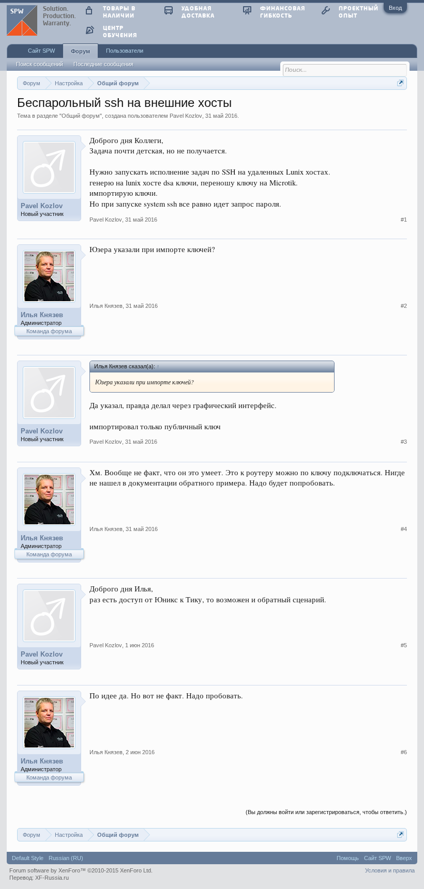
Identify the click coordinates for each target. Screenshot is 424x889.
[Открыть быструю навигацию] (400, 83)
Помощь (348, 858)
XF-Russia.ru (52, 878)
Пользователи (124, 51)
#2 (404, 306)
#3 (404, 442)
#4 (404, 529)
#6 (404, 752)
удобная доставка (198, 11)
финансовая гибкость (282, 11)
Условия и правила (390, 870)
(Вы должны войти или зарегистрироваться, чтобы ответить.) (326, 812)
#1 (404, 219)
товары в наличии (119, 11)
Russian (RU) (66, 858)
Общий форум (81, 116)
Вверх (404, 858)
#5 (404, 645)
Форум (80, 51)
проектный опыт (358, 11)
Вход (395, 8)
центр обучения (120, 31)
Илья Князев (42, 315)
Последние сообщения (103, 64)
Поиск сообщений (39, 64)
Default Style (27, 858)
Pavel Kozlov (186, 116)
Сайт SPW (41, 51)
